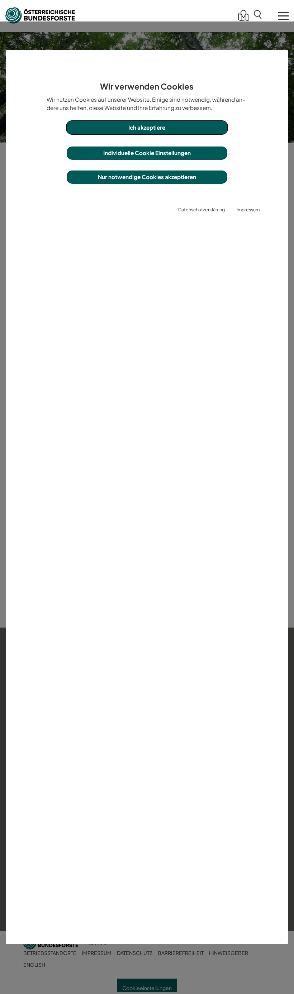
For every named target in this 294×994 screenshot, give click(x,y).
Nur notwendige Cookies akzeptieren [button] (147, 176)
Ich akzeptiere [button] (146, 127)
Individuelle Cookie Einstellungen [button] (147, 152)
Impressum (248, 209)
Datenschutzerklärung (201, 209)
